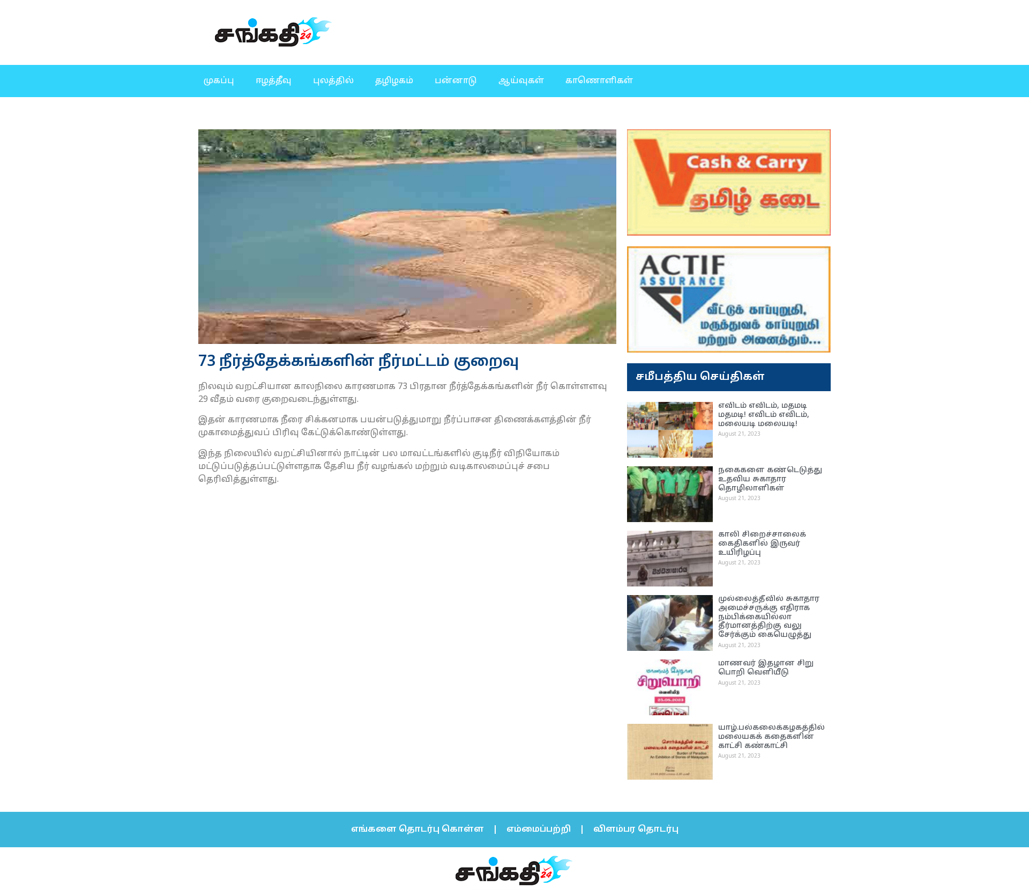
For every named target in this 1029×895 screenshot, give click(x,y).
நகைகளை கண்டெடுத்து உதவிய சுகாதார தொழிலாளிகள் (770, 479)
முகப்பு (219, 81)
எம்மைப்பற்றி (538, 829)
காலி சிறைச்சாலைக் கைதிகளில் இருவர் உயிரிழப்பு (762, 543)
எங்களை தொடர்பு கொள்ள (417, 829)
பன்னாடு (456, 81)
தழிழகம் (394, 81)
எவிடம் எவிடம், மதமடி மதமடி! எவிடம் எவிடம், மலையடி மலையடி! (763, 415)
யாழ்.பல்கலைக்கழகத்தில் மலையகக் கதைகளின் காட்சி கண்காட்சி (771, 737)
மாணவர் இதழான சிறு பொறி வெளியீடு (766, 668)
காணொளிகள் (599, 81)
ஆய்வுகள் (521, 81)
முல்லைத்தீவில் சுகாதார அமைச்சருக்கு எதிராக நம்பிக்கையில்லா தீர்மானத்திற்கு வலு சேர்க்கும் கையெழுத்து (768, 617)
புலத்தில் (333, 81)
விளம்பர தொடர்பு (635, 829)
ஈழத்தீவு (274, 81)
